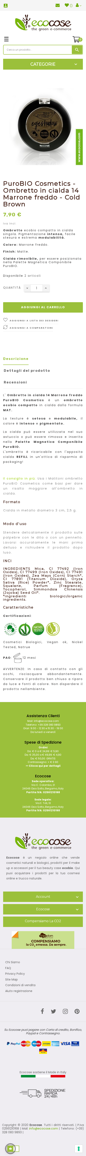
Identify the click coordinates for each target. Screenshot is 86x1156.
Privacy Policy (15, 974)
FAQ (8, 968)
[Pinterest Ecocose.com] (77, 1011)
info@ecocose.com (43, 1128)
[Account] (78, 5)
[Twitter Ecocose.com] (53, 1011)
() (71, 6)
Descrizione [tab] (16, 359)
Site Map (11, 980)
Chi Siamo (12, 962)
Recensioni (15, 382)
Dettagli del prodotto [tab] (27, 371)
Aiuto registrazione (18, 991)
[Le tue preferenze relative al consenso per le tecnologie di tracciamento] (79, 1149)
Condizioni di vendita (20, 985)
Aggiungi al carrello (43, 307)
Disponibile (13, 276)
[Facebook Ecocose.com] (42, 1011)
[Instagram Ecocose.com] (65, 1011)
